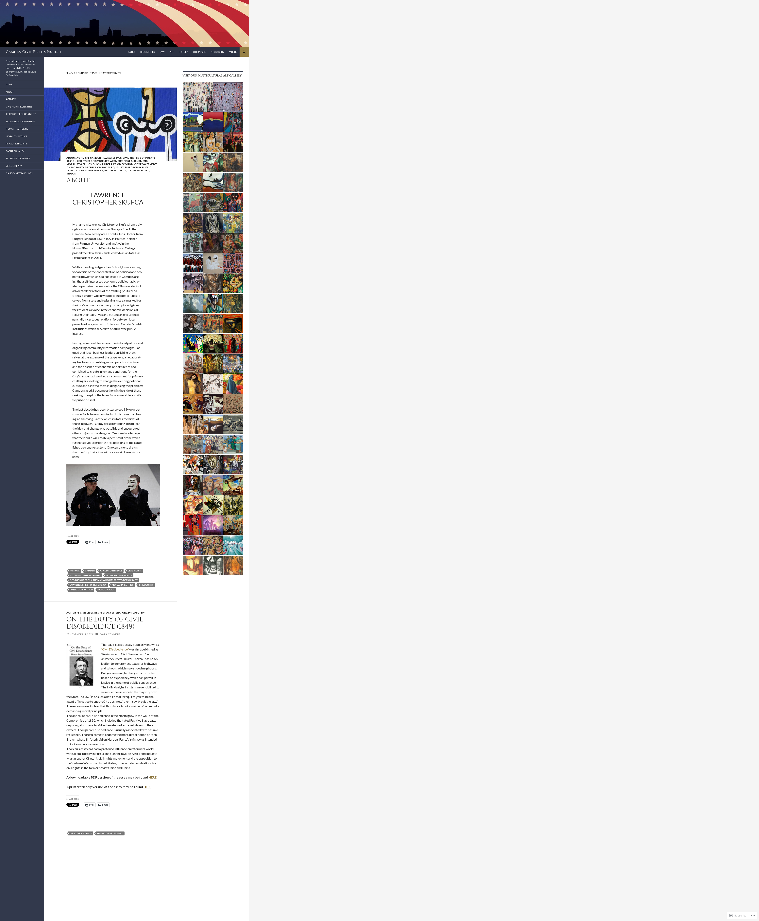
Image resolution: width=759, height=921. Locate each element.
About (71, 157)
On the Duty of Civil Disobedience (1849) (104, 623)
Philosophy (217, 52)
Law (162, 52)
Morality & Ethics (79, 164)
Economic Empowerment (105, 160)
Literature (199, 52)
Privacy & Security (16, 143)
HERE (153, 777)
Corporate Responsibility (21, 114)
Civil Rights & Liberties (19, 106)
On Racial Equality (110, 167)
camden (90, 570)
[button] (198, 97)
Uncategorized (138, 170)
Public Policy (94, 170)
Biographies (147, 52)
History (183, 52)
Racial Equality (115, 170)
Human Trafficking (17, 128)
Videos (233, 52)
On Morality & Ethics (81, 167)
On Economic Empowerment (137, 164)
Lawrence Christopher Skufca (88, 585)
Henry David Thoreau (110, 833)
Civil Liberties (89, 612)
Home (9, 84)
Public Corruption (81, 589)
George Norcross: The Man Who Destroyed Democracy (104, 580)
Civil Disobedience (111, 570)
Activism (82, 157)
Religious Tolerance (18, 158)
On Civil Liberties (104, 164)
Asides (131, 52)
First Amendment (135, 160)
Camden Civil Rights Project (33, 51)
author (74, 570)
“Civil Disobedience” (115, 649)
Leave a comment (109, 634)
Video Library (14, 166)
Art (172, 52)
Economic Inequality (119, 575)
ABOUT (78, 180)
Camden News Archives (106, 157)
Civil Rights (131, 157)
